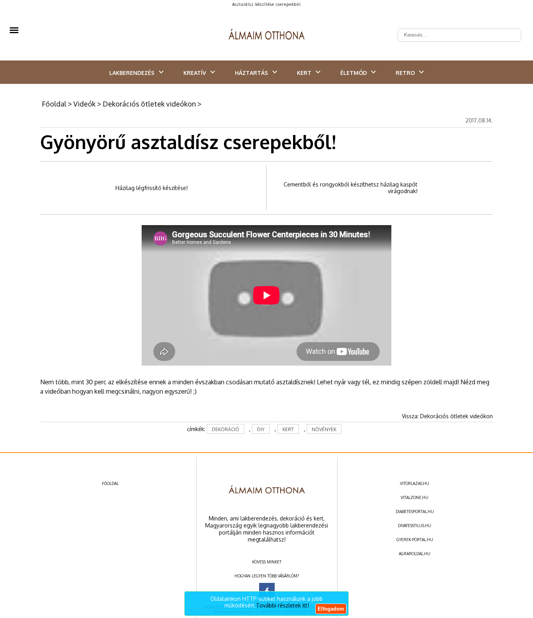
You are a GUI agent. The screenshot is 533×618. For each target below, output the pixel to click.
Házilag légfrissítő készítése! (151, 188)
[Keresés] (511, 28)
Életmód (353, 72)
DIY (261, 429)
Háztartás (251, 72)
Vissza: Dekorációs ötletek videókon (447, 416)
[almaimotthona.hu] (267, 35)
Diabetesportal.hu (415, 511)
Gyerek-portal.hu (414, 539)
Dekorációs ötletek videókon (149, 103)
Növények (324, 429)
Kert (304, 72)
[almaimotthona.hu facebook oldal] (267, 590)
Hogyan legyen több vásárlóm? (267, 576)
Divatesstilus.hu (414, 525)
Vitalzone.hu (414, 497)
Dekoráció (225, 429)
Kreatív (194, 72)
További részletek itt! (282, 605)
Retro (405, 72)
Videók (84, 103)
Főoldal (54, 103)
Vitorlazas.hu (414, 483)
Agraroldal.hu (414, 553)
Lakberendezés (132, 72)
